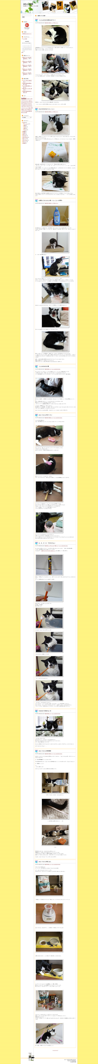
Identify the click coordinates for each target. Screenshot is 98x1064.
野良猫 (24, 143)
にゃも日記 (25, 38)
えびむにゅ (29, 98)
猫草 (29, 111)
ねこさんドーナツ (26, 102)
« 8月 (22, 52)
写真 (48, 22)
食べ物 (26, 112)
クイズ (27, 105)
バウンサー (28, 106)
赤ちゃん (23, 112)
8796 (24, 122)
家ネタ (24, 134)
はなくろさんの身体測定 (45, 751)
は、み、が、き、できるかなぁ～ (47, 543)
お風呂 (30, 100)
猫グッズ (48, 545)
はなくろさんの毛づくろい (45, 415)
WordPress (74, 1060)
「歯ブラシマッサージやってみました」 (48, 550)
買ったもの (52, 545)
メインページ (55, 1050)
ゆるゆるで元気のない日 (45, 711)
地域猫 (24, 132)
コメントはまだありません (56, 369)
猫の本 (27, 111)
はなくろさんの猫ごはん (45, 861)
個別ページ (51, 22)
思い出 (25, 129)
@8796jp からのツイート (26, 33)
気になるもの (25, 137)
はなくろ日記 (28, 4)
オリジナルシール (25, 103)
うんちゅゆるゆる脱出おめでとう (47, 20)
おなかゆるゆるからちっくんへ (47, 109)
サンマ (30, 105)
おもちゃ (26, 100)
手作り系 (24, 135)
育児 (31, 111)
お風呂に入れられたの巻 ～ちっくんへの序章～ (51, 200)
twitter (23, 98)
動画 (25, 128)
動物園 (24, 131)
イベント (31, 102)
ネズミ (25, 106)
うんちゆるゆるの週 (44, 366)
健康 (46, 22)
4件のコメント (55, 22)
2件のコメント (55, 111)
